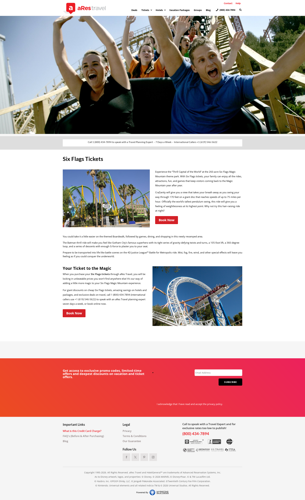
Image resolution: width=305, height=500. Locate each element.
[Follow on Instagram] (153, 457)
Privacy (127, 431)
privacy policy (214, 404)
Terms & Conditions (134, 436)
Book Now (166, 220)
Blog (65, 441)
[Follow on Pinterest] (144, 457)
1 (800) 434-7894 (102, 142)
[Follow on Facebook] (126, 457)
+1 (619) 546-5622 (207, 142)
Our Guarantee (132, 441)
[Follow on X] (135, 457)
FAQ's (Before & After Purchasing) (83, 436)
